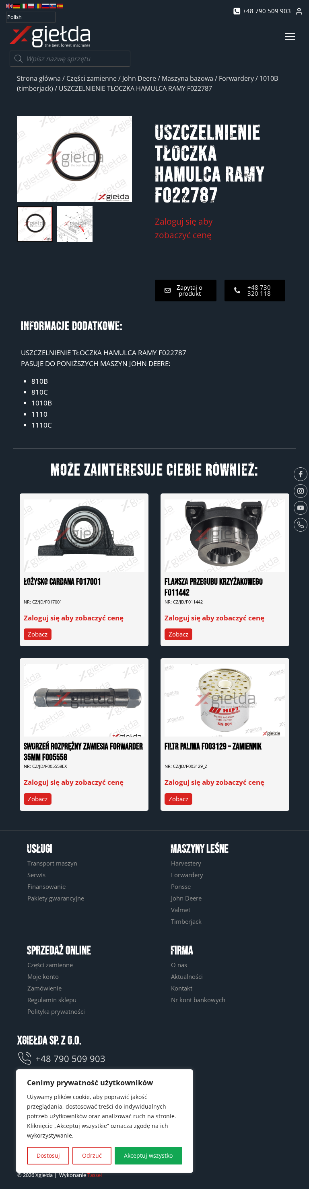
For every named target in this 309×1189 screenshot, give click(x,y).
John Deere (139, 78)
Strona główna (39, 78)
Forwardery (236, 78)
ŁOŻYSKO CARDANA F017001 (62, 582)
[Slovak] (53, 5)
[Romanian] (38, 5)
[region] (104, 1121)
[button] (185, 290)
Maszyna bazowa (187, 78)
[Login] (299, 11)
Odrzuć (92, 1155)
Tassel (94, 1175)
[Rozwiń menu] (289, 36)
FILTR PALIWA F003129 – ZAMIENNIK (213, 746)
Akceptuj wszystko (148, 1155)
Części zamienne (91, 78)
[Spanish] (60, 5)
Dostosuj (48, 1155)
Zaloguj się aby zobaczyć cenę (74, 617)
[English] (9, 5)
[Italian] (24, 5)
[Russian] (45, 5)
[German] (17, 5)
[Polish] (31, 5)
